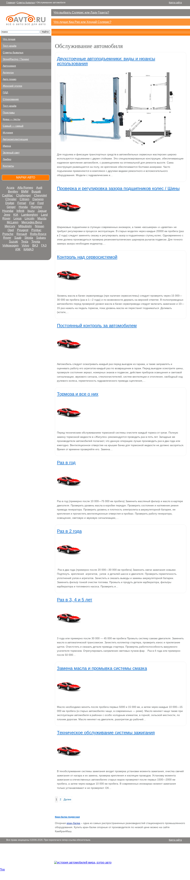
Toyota (35, 241)
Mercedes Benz (32, 222)
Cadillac (7, 195)
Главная (10, 2)
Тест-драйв (9, 45)
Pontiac (36, 230)
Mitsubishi (25, 226)
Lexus (18, 218)
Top (2, 869)
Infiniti (20, 210)
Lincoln (29, 218)
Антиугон (8, 72)
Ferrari (21, 203)
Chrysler (11, 199)
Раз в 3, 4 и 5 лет (74, 599)
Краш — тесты (11, 119)
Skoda (28, 237)
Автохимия (9, 65)
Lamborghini (29, 214)
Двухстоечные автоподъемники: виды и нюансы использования (106, 61)
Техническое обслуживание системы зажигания (106, 732)
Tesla (24, 241)
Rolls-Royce (38, 234)
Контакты (8, 165)
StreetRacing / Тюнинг (16, 59)
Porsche (7, 234)
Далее (67, 799)
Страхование (11, 99)
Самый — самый (13, 125)
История (8, 132)
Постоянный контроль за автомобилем (97, 325)
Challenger (23, 195)
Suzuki (13, 241)
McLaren (12, 222)
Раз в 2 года (69, 531)
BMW (24, 191)
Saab (17, 237)
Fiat (31, 203)
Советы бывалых (26, 2)
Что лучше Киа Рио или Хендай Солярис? (82, 22)
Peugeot (22, 230)
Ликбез (7, 159)
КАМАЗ (29, 249)
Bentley (13, 191)
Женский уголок (12, 85)
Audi (39, 187)
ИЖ (17, 249)
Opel (11, 230)
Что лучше (9, 39)
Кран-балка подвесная (67, 817)
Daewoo (38, 199)
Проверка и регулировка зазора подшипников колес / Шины (118, 188)
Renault (22, 234)
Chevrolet (40, 195)
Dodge (9, 203)
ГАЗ (44, 245)
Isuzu (31, 210)
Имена (7, 145)
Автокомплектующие (15, 139)
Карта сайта (175, 2)
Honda (23, 207)
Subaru (41, 237)
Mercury (10, 226)
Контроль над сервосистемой (87, 256)
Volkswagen (10, 245)
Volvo (25, 245)
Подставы (9, 112)
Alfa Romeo (25, 187)
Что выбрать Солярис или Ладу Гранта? (81, 12)
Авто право (9, 79)
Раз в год (66, 462)
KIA (15, 214)
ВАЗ (35, 245)
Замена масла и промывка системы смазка (102, 668)
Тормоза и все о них (77, 393)
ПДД (5, 92)
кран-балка (73, 823)
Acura (10, 187)
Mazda (41, 218)
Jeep (7, 214)
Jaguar (42, 210)
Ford (40, 203)
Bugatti (36, 191)
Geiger (11, 207)
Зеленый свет (11, 152)
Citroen (24, 199)
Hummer (36, 207)
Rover (7, 237)
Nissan (39, 226)
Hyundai (7, 210)
